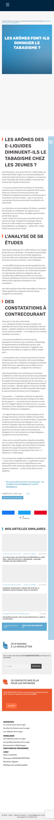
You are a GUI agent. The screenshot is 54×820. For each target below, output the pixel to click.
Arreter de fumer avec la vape (16, 728)
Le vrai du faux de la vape (26, 21)
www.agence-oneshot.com (27, 817)
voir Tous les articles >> (32, 626)
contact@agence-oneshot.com (39, 815)
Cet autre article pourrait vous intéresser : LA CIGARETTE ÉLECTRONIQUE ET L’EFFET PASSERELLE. (25, 484)
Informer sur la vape (12, 21)
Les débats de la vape (12, 731)
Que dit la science (39, 21)
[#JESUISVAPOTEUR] (7, 5)
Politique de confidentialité (15, 765)
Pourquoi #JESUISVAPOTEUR (16, 758)
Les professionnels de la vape (16, 742)
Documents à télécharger (14, 745)
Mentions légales (10, 762)
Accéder (11, 706)
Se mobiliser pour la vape (14, 739)
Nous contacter (10, 755)
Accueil (4, 21)
